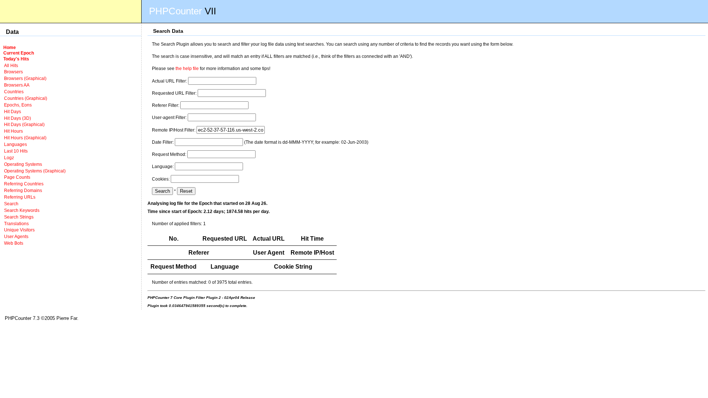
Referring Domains (23, 190)
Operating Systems (23, 164)
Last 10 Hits (16, 151)
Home (9, 47)
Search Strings (19, 216)
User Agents (16, 236)
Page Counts (17, 177)
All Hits (11, 65)
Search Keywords (21, 210)
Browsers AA (17, 85)
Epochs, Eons (18, 104)
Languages (15, 144)
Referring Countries (24, 183)
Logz (9, 157)
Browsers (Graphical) (25, 78)
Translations (16, 223)
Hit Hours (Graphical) (25, 137)
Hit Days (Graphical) (24, 124)
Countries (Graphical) (25, 98)
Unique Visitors (19, 229)
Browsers (13, 71)
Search (11, 203)
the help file (187, 68)
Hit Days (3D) (17, 118)
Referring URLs (19, 197)
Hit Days (12, 111)
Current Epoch (18, 52)
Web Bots (13, 243)
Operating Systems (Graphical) (35, 170)
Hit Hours (13, 131)
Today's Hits (16, 58)
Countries (14, 91)
